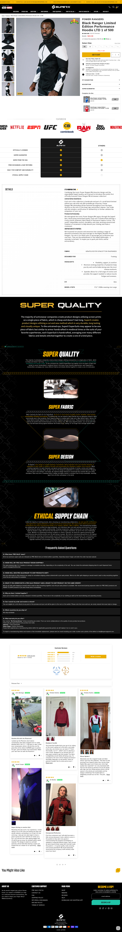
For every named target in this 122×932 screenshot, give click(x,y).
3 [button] (62, 864)
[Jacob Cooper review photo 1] (27, 794)
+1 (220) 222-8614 (61, 924)
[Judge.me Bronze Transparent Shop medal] (65, 670)
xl (107, 46)
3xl (118, 46)
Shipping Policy (37, 898)
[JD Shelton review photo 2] (48, 828)
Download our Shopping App (72, 900)
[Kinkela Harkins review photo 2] (48, 739)
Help (63, 898)
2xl (112, 46)
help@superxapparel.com (106, 631)
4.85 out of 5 (31, 656)
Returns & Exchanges (40, 900)
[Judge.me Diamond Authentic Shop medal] (56, 670)
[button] (85, 33)
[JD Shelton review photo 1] (61, 804)
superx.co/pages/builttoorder (12, 567)
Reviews (65, 895)
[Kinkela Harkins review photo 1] (61, 716)
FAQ (33, 895)
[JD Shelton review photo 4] (57, 828)
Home (3, 15)
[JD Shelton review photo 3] (53, 828)
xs (84, 46)
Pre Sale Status (37, 890)
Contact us (36, 893)
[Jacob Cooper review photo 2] (14, 823)
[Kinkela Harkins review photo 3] (53, 739)
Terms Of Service (38, 905)
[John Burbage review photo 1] (27, 716)
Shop (63, 890)
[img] (15, 690)
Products (8, 15)
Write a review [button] (96, 656)
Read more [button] (49, 763)
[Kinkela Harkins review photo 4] (92, 752)
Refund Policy (37, 902)
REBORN (64, 893)
